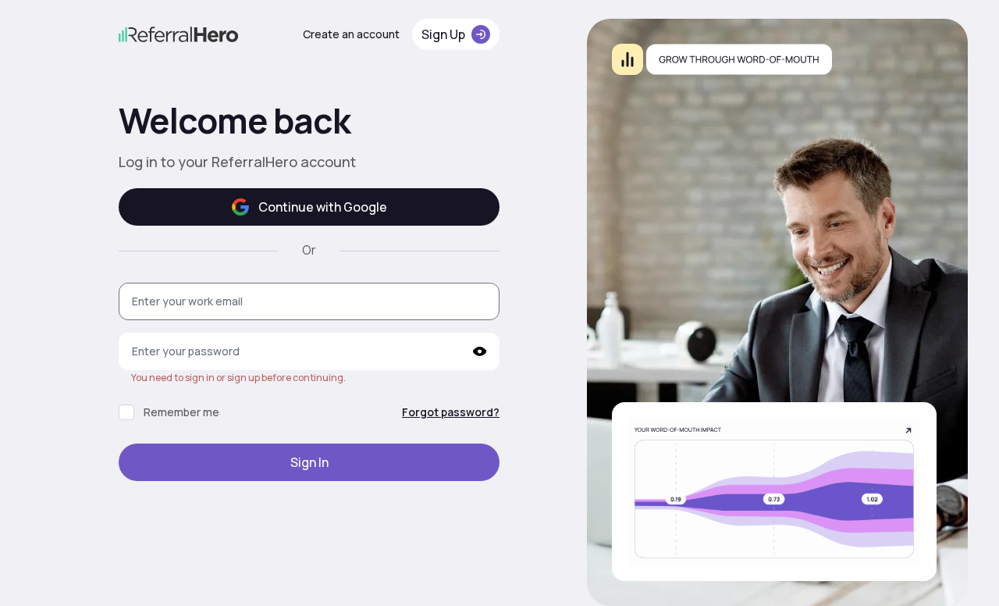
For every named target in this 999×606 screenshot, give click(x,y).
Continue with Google (322, 207)
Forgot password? (451, 412)
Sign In (309, 462)
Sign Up (443, 34)
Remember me (181, 412)
